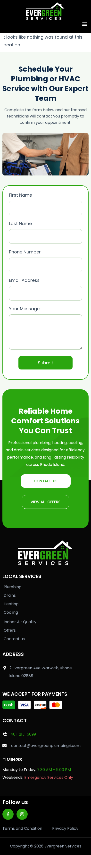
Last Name (20, 223)
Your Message (24, 309)
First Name (20, 195)
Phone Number (25, 252)
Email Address (24, 280)
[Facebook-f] (8, 814)
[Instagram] (22, 814)
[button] (85, 24)
